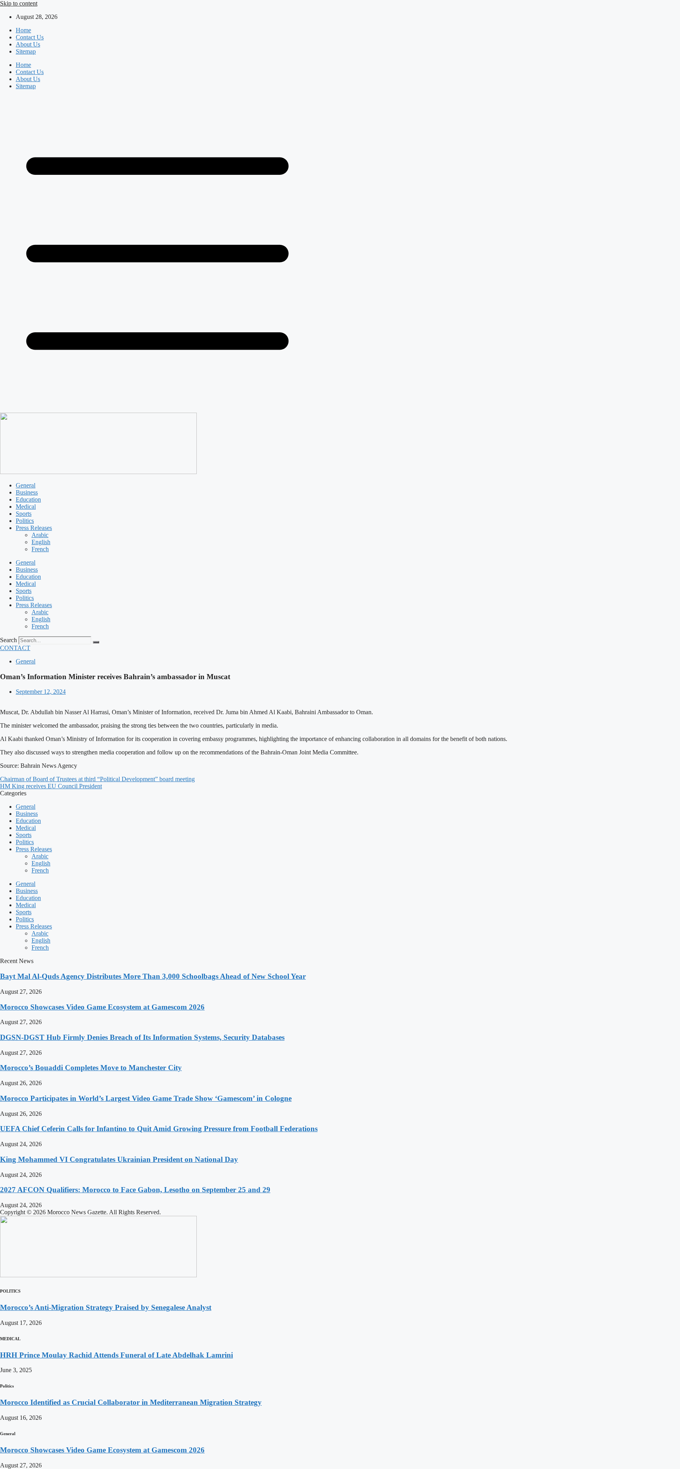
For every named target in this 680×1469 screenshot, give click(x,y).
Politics (25, 520)
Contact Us (30, 37)
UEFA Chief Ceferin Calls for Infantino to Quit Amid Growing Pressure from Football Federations (159, 1128)
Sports (23, 513)
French (40, 549)
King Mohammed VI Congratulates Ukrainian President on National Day (119, 1159)
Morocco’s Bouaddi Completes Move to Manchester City (91, 1067)
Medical (26, 506)
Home (23, 30)
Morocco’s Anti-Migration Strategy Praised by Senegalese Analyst (105, 1307)
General (25, 485)
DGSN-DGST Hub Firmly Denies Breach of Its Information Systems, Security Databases (142, 1037)
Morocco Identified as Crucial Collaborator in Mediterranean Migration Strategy (131, 1402)
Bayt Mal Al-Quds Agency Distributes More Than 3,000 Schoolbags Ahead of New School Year (153, 976)
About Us (28, 44)
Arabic (39, 535)
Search (8, 640)
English (40, 542)
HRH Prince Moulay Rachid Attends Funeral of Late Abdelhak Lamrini (116, 1355)
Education (28, 499)
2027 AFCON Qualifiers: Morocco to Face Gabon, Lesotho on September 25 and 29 (135, 1190)
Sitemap (26, 51)
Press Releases (34, 527)
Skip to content (18, 3)
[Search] (96, 642)
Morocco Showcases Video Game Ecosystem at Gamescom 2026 (102, 1007)
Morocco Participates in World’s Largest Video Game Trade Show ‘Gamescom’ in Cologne (146, 1098)
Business (27, 492)
